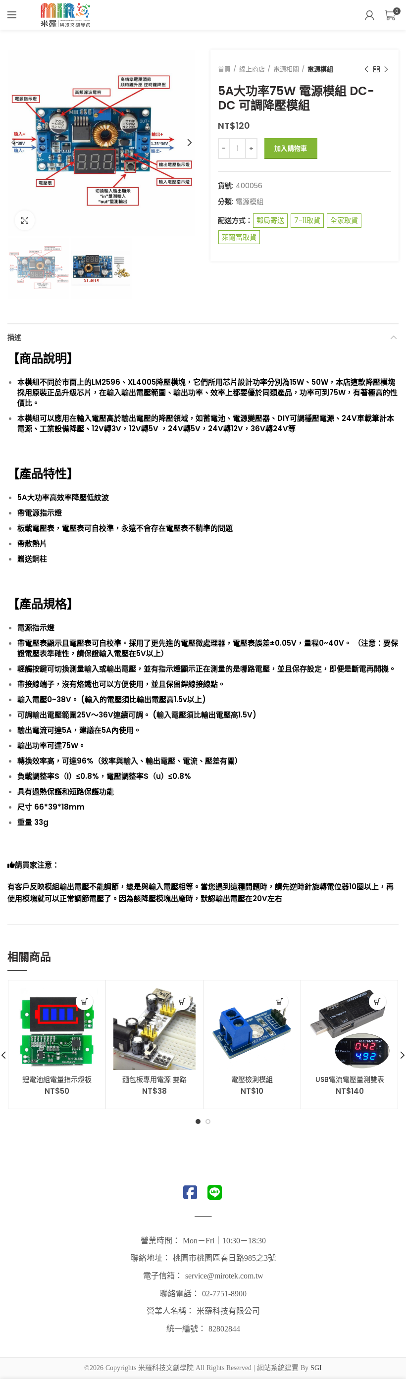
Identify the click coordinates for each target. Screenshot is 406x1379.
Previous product (366, 69)
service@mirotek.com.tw (224, 1276)
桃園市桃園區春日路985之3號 (224, 1258)
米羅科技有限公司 (228, 1311)
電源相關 (286, 69)
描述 (14, 337)
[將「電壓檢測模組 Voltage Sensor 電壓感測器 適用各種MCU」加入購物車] (279, 1001)
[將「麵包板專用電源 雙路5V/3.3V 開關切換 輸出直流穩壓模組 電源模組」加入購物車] (182, 1001)
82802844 (224, 1329)
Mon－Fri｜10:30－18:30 (224, 1240)
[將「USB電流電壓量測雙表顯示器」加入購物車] (377, 1001)
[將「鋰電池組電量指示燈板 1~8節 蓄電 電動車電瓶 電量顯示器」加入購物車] (84, 1001)
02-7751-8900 (224, 1293)
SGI (316, 1368)
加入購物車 (290, 148)
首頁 (224, 69)
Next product (386, 69)
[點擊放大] (25, 220)
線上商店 (252, 69)
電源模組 (320, 69)
